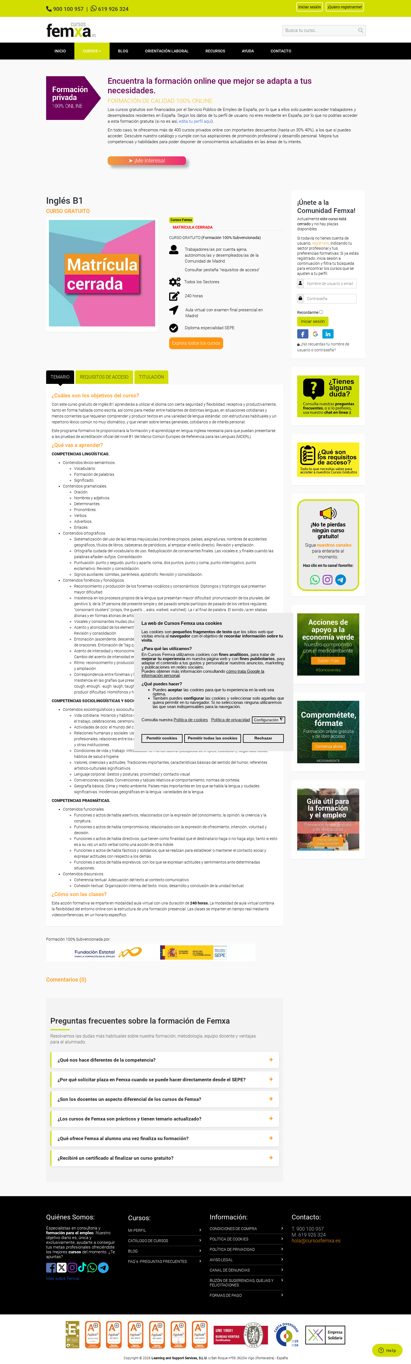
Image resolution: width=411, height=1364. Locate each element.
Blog (123, 51)
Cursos (90, 51)
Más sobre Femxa (62, 1278)
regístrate (320, 243)
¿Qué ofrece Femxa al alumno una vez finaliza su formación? (123, 1138)
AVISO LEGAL (221, 1260)
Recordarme (307, 312)
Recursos (215, 51)
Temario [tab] (60, 377)
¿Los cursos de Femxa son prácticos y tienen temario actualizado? (129, 1119)
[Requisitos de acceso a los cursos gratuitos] (328, 459)
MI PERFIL (137, 1230)
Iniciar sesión (313, 321)
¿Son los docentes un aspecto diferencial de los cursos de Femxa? (129, 1099)
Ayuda (248, 51)
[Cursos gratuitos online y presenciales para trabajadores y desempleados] (71, 30)
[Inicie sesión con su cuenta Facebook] (302, 333)
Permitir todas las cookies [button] (212, 738)
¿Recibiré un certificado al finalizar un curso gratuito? (115, 1158)
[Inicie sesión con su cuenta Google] (315, 333)
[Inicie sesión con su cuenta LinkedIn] (328, 333)
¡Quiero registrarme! (345, 7)
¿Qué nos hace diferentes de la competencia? (106, 1060)
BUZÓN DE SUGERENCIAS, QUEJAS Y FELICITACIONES (241, 1282)
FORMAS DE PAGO (226, 1295)
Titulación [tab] (151, 377)
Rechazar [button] (263, 738)
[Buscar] (360, 30)
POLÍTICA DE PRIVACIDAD (232, 1249)
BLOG (133, 1251)
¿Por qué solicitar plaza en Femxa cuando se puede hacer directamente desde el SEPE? (151, 1079)
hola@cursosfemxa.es (316, 1241)
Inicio (60, 51)
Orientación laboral (167, 51)
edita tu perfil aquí (195, 121)
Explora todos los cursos (196, 343)
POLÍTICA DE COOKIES (229, 1239)
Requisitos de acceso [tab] (104, 377)
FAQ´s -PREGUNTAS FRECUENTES (157, 1261)
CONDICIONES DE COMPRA (233, 1228)
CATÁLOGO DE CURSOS (148, 1240)
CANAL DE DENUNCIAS (230, 1270)
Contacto (281, 51)
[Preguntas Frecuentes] (328, 396)
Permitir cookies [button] (162, 738)
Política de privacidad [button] (230, 719)
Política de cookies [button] (191, 719)
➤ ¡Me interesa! (146, 160)
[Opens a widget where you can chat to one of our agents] (387, 1351)
